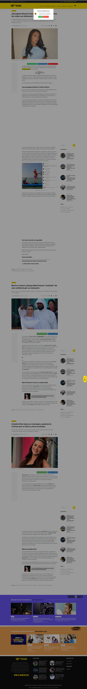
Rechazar (46, 16)
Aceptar (40, 16)
